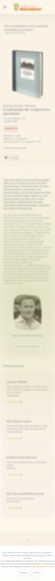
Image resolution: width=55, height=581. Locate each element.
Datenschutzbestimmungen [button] (42, 566)
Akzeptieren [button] (23, 573)
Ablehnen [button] (37, 573)
